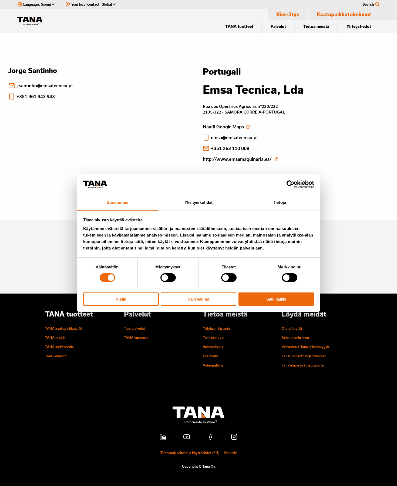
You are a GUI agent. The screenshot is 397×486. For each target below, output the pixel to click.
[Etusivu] (32, 21)
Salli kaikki (276, 299)
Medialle (230, 453)
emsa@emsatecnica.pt (234, 137)
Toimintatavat (214, 337)
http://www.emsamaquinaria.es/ (237, 159)
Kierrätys (287, 14)
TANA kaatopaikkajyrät (63, 328)
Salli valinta (198, 299)
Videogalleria (213, 365)
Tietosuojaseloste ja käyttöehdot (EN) (189, 453)
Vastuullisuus (213, 347)
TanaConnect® (56, 356)
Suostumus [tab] (118, 202)
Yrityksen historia (216, 328)
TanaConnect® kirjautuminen (304, 356)
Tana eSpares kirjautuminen (303, 365)
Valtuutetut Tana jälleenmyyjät (305, 347)
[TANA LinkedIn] (163, 438)
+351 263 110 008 (230, 148)
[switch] (168, 277)
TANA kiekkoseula (59, 347)
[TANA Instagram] (234, 438)
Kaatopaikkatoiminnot (344, 14)
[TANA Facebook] (210, 438)
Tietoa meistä (316, 26)
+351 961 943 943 (35, 96)
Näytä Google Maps (223, 126)
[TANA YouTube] (186, 438)
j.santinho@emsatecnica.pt (44, 85)
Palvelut (278, 26)
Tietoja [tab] (279, 202)
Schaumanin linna (295, 337)
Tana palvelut (134, 328)
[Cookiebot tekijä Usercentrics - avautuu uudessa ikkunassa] (290, 184)
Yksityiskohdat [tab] (198, 202)
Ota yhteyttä (292, 328)
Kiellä (121, 299)
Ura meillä (210, 356)
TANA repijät (55, 337)
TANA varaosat (136, 337)
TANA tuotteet (239, 26)
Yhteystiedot (358, 26)
